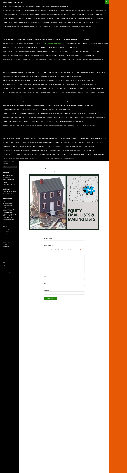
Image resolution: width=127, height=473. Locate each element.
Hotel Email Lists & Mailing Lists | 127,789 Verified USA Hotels (37, 59)
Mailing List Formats (99, 154)
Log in (4, 265)
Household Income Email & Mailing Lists (64, 59)
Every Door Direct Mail (8, 154)
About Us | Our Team (101, 10)
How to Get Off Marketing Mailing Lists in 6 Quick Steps (16, 63)
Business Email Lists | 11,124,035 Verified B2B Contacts (16, 22)
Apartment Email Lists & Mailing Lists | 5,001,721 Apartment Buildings (58, 14)
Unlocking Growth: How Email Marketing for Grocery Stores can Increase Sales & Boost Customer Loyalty (68, 113)
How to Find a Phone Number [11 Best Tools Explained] (89, 59)
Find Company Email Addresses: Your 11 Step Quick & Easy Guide (30, 47)
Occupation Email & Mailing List (45, 88)
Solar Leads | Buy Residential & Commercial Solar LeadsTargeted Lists (39, 129)
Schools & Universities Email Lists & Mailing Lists (67, 96)
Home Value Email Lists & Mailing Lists (34, 55)
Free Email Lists (73, 47)
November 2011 (6, 240)
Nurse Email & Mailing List (9, 88)
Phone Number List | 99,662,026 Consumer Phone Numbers (17, 146)
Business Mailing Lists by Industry (69, 138)
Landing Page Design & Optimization (68, 68)
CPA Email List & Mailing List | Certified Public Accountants (45, 35)
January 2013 (6, 236)
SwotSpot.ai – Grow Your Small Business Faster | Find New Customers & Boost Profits (80, 129)
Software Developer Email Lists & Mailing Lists (47, 101)
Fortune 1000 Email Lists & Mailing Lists (57, 47)
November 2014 (6, 229)
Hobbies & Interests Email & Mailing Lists (13, 55)
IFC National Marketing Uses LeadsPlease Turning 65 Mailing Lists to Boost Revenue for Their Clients (73, 63)
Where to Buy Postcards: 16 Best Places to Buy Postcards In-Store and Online (22, 125)
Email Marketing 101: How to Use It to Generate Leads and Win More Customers (22, 43)
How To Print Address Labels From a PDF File (80, 154)
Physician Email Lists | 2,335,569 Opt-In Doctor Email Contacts (68, 146)
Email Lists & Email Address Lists (70, 39)
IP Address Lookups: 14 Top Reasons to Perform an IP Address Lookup (40, 68)
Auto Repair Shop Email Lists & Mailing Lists (13, 18)
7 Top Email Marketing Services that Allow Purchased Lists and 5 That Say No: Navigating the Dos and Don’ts (30, 10)
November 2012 (6, 238)
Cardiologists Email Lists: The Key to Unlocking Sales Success (75, 26)
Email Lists (18, 138)
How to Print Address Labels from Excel (27, 154)
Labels (48, 146)
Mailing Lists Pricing (69, 158)
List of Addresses (42, 72)
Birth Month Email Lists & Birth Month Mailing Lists (60, 18)
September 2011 (6, 242)
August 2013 (5, 233)
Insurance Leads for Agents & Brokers (86, 125)
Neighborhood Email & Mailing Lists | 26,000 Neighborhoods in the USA (76, 80)
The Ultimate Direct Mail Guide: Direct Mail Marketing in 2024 (55, 109)
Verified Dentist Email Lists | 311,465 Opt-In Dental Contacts (68, 117)
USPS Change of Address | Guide (47, 154)
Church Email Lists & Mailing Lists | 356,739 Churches (79, 30)
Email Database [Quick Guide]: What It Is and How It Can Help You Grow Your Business (39, 39)
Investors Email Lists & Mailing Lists (11, 68)
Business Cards (100, 18)
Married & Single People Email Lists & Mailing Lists (15, 76)
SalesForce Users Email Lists (45, 96)
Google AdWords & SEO (39, 146)
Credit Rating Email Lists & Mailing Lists (71, 35)
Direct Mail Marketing (88, 150)
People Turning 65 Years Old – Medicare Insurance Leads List (9, 210)
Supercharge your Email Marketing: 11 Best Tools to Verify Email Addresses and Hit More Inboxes (27, 105)
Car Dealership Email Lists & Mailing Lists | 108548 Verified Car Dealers (20, 26)
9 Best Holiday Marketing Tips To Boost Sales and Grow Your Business (76, 10)
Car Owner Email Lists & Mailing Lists (48, 26)
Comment (47, 254)
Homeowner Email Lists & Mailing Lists (55, 55)
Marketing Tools (100, 72)
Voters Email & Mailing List (38, 121)
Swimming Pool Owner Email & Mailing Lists (65, 105)
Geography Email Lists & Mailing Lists (68, 51)
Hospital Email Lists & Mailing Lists (11, 59)
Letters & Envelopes (30, 72)
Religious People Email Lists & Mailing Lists (77, 92)
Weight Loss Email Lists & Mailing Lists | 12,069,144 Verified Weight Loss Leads (66, 121)
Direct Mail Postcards (8, 138)
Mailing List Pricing (53, 72)
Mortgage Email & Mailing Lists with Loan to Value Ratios (17, 80)
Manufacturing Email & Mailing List (85, 72)
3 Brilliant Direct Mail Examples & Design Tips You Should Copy (52, 6)
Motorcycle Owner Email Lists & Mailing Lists (45, 80)
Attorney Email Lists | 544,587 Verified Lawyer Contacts (90, 14)
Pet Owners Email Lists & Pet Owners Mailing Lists (90, 88)
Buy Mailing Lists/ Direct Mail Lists (75, 134)
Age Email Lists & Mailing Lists (10, 14)
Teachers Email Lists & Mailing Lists (11, 109)
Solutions (26, 138)
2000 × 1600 (58, 172)
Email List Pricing (15, 142)
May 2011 (5, 244)
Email (46, 283)
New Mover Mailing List (72, 84)
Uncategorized (6, 257)
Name (46, 276)
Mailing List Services (56, 158)
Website (46, 290)
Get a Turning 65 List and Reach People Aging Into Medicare (8, 181)
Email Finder (35, 150)
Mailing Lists (60, 134)
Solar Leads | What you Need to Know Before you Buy (74, 101)
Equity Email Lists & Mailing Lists (52, 43)
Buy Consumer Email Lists (74, 22)
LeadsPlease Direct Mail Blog (13, 2)
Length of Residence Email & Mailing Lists (13, 72)
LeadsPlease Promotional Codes (97, 68)
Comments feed (6, 270)
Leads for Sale (83, 68)
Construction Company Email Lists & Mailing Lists (15, 35)
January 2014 (6, 231)
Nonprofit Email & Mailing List (88, 84)
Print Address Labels (55, 150)
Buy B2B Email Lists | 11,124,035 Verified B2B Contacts (93, 138)
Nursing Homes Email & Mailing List (26, 88)
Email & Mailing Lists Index (9, 39)
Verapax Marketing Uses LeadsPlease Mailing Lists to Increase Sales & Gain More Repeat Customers (27, 117)
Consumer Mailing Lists (93, 134)
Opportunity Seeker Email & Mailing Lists (66, 88)
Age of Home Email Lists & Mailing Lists (29, 14)
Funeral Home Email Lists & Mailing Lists (47, 51)
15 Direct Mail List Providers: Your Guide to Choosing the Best (18, 6)
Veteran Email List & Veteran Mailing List (95, 117)
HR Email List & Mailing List (39, 63)
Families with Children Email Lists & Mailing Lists (95, 43)
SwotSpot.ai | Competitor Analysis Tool (12, 134)
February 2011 (6, 246)
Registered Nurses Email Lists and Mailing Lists (52, 92)
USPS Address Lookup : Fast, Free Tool (71, 150)
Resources (5, 255)
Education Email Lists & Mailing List (92, 35)
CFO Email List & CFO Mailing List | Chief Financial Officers (17, 30)
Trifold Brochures (90, 146)
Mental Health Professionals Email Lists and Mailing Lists (44, 76)
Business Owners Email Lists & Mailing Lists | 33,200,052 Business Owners (48, 22)
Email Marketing (85, 39)
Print (4, 92)
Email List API (44, 150)
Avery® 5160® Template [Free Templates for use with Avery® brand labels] (21, 158)
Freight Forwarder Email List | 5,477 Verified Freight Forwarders (19, 51)
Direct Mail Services (62, 154)
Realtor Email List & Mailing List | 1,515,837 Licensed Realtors (23, 92)
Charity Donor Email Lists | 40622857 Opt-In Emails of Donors (49, 30)
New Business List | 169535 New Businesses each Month (33, 84)
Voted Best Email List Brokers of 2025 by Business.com (16, 121)
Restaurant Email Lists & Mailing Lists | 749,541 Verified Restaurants (19, 96)
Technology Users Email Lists (29, 109)
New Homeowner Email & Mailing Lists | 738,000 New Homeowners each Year (40, 142)
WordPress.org (6, 272)
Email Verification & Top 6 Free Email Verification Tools (16, 150)
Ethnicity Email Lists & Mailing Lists (72, 43)
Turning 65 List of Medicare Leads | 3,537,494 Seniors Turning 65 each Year (21, 113)
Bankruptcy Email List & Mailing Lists (35, 18)
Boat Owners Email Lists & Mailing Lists (85, 18)
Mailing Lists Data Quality (67, 72)
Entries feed (5, 268)
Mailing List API (45, 158)
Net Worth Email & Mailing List (10, 84)
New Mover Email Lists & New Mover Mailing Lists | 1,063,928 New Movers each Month (82, 142)
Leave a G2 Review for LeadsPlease (11, 129)
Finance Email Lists (7, 47)
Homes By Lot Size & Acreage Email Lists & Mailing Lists (80, 55)
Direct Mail (5, 142)
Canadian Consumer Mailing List (91, 22)
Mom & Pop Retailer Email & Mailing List (71, 76)
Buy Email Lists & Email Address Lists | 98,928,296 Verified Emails (59, 125)
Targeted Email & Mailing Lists (85, 105)
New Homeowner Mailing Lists (56, 84)
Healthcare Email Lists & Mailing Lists (89, 51)
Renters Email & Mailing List (97, 92)
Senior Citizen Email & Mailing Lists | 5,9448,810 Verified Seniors (18, 101)
